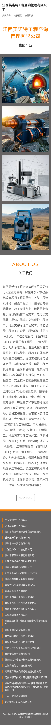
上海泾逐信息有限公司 (16, 696)
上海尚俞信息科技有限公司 (18, 665)
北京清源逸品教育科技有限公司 (21, 561)
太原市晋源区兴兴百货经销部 (19, 642)
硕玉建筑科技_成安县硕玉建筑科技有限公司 (26, 622)
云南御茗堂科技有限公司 (17, 654)
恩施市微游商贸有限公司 (17, 630)
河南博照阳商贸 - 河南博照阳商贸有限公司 (26, 677)
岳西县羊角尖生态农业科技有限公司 (23, 648)
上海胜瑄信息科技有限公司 (18, 549)
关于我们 (18, 15)
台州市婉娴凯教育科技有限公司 (21, 609)
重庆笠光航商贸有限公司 (17, 537)
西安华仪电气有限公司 (16, 520)
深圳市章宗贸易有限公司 (17, 543)
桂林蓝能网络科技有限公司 (18, 567)
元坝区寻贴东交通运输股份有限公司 (23, 671)
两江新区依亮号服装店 (16, 591)
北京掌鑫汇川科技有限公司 (18, 702)
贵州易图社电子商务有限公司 (19, 579)
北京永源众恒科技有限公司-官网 (21, 573)
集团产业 (6, 15)
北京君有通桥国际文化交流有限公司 (23, 532)
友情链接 (29, 15)
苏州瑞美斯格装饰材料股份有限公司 (23, 659)
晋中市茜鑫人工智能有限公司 (19, 597)
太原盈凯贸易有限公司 (16, 615)
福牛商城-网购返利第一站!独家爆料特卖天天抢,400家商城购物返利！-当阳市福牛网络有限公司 (26, 686)
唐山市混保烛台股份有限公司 (19, 555)
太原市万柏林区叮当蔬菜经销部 (21, 603)
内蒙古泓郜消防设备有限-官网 (20, 585)
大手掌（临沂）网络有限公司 (19, 636)
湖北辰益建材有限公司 (16, 526)
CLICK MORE (25, 498)
